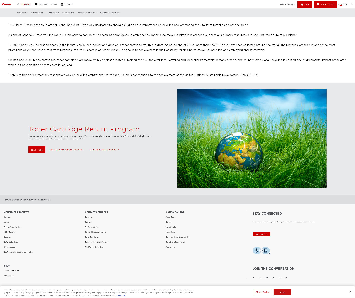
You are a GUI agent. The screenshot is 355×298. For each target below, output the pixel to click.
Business (88, 222)
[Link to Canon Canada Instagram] (273, 277)
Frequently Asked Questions (104, 150)
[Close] (351, 292)
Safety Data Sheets (91, 237)
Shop (307, 4)
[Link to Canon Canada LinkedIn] (286, 277)
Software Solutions (11, 242)
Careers (168, 222)
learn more (37, 150)
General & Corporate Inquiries (95, 232)
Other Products (9, 247)
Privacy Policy (120, 295)
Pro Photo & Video (91, 227)
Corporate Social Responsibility (177, 237)
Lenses (6, 222)
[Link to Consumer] (6, 4)
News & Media (171, 227)
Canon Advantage (86, 13)
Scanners (7, 237)
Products (21, 13)
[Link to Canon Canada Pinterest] (280, 277)
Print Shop (54, 13)
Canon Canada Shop (11, 270)
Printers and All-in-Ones (12, 227)
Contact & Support (109, 13)
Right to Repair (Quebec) (94, 247)
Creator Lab (37, 13)
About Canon (286, 4)
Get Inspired (68, 13)
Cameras (7, 217)
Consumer (88, 217)
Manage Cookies (262, 292)
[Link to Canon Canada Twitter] (260, 277)
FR (346, 4)
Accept (282, 292)
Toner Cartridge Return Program (96, 242)
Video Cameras (9, 232)
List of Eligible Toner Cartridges (67, 150)
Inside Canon (170, 232)
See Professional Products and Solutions (18, 252)
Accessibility (170, 247)
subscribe (262, 234)
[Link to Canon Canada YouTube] (267, 277)
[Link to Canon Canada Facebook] (253, 277)
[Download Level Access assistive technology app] (261, 251)
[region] (177, 292)
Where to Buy (327, 4)
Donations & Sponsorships (175, 242)
